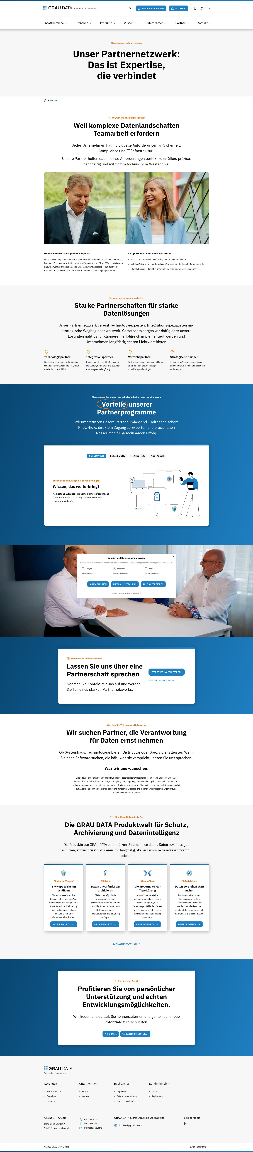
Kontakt (202, 23)
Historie (85, 1091)
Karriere (85, 1096)
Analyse (89, 569)
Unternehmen (154, 23)
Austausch (157, 455)
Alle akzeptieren (153, 584)
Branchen (82, 23)
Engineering (117, 455)
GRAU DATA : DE (45, 100)
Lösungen (50, 1083)
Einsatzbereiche (53, 23)
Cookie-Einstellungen (126, 1101)
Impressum (122, 1091)
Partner (180, 23)
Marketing (138, 455)
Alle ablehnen (98, 584)
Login (154, 1091)
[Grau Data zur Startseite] (84, 8)
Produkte (106, 23)
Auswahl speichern (125, 584)
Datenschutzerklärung (127, 1096)
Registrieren (157, 1096)
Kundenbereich (159, 1083)
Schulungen (96, 455)
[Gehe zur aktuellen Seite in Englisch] (209, 8)
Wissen (129, 23)
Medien (152, 569)
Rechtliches (122, 1083)
